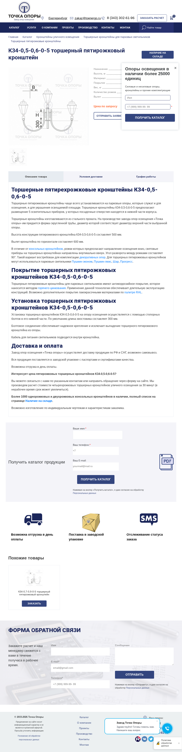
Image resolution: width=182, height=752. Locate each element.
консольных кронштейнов (46, 248)
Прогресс (126, 261)
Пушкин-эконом (82, 261)
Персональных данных (84, 493)
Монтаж (125, 27)
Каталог (14, 27)
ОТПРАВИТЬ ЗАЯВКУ (110, 115)
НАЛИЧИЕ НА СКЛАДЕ (157, 54)
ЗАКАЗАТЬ (34, 603)
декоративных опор (92, 257)
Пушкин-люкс (102, 261)
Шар (116, 261)
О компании (49, 27)
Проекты (68, 27)
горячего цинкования (52, 288)
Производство (88, 27)
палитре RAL (133, 292)
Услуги (31, 27)
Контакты (107, 27)
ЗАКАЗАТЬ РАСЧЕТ (152, 18)
